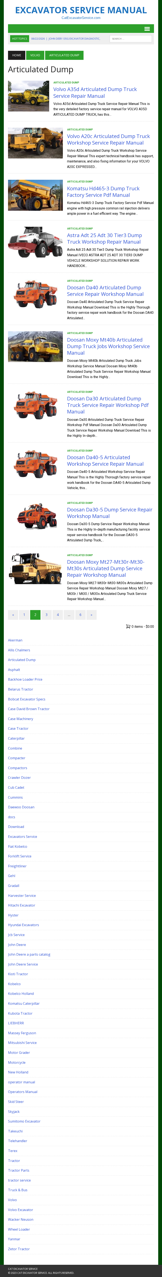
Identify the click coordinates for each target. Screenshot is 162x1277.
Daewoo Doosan (21, 807)
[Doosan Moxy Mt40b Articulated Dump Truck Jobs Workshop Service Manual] (35, 359)
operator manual (21, 1082)
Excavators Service (22, 836)
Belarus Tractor (20, 689)
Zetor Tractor (19, 1249)
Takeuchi (15, 1131)
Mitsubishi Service (22, 1042)
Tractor (14, 1160)
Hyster (13, 915)
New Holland (18, 1072)
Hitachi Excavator (21, 905)
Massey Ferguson (22, 1033)
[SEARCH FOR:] (131, 38)
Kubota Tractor (20, 1013)
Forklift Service (19, 856)
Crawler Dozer (19, 777)
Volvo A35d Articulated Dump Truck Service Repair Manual (95, 92)
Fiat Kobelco (17, 846)
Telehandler (17, 1141)
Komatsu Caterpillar (24, 1003)
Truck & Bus (17, 1190)
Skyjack (14, 1111)
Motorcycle (17, 1062)
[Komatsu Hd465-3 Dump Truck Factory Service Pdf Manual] (35, 208)
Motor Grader (19, 1052)
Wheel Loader (19, 1229)
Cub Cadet (16, 787)
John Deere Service (23, 964)
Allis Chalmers (19, 650)
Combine (15, 748)
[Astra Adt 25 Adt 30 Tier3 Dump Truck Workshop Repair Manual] (35, 255)
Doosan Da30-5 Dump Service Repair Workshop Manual (110, 512)
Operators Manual (22, 1091)
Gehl (11, 875)
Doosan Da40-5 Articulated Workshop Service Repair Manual (105, 460)
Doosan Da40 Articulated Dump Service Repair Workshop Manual (105, 290)
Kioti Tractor (18, 974)
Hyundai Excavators (23, 925)
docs (11, 817)
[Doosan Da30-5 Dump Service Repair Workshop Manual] (35, 529)
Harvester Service (22, 895)
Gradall (13, 885)
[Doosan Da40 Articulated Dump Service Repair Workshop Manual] (35, 307)
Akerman (15, 640)
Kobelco (14, 984)
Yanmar (14, 1239)
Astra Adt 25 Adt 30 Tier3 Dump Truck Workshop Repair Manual (104, 238)
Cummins (15, 797)
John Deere (17, 944)
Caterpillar (16, 738)
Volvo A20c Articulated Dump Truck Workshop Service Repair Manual (108, 139)
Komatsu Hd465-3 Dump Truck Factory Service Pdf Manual (103, 191)
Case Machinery (20, 718)
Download (16, 826)
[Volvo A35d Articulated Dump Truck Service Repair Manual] (28, 109)
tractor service (19, 1180)
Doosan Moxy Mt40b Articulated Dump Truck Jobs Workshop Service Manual (108, 346)
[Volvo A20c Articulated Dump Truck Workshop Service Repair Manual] (35, 156)
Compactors (17, 768)
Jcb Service (16, 934)
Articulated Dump (66, 82)
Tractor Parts (18, 1170)
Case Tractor (18, 728)
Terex (12, 1150)
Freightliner (17, 866)
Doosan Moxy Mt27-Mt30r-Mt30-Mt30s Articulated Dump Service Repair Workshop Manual (105, 568)
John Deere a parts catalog (29, 954)
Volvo (35, 55)
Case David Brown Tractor (29, 709)
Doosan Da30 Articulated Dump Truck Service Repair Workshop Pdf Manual (108, 405)
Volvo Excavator (20, 1209)
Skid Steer (16, 1101)
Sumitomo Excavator (24, 1121)
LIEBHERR (16, 1023)
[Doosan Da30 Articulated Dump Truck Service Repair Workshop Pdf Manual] (35, 418)
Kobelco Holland (21, 993)
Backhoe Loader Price (25, 679)
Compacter (16, 758)
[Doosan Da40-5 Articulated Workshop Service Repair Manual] (35, 477)
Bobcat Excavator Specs (26, 699)
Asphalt (14, 669)
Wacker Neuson (20, 1219)
